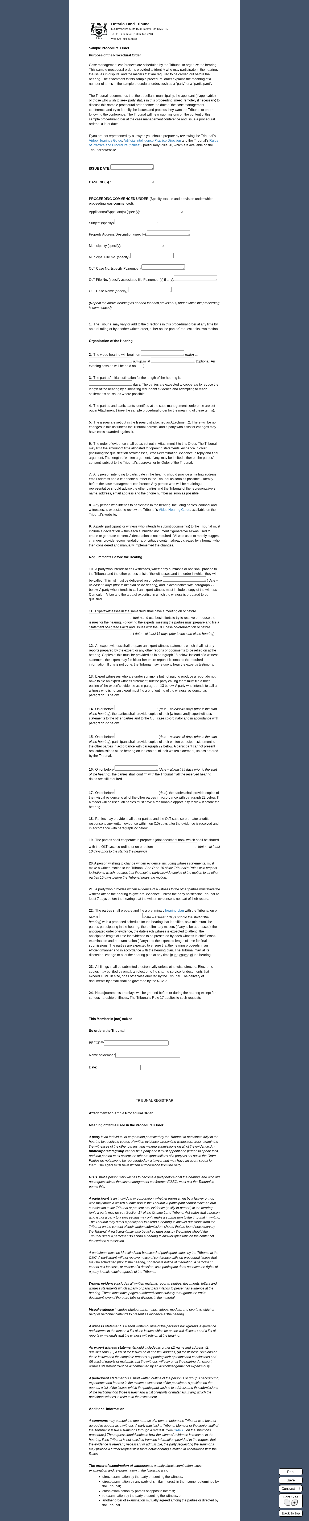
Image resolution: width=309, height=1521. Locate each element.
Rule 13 (179, 1430)
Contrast (288, 1489)
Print (290, 1472)
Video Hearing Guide (174, 509)
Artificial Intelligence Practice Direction (152, 140)
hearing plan (174, 910)
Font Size (290, 1497)
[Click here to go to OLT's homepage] (98, 38)
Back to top (291, 1513)
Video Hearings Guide (105, 140)
